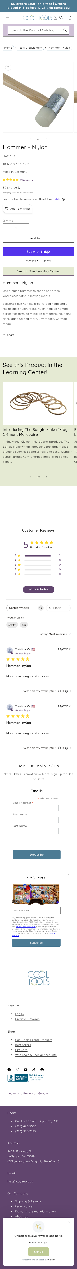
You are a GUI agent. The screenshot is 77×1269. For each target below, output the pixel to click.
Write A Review (39, 589)
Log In (19, 1014)
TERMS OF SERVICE (26, 926)
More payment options (38, 260)
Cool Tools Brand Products (33, 1040)
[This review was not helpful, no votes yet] (66, 691)
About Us (21, 1216)
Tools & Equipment (30, 47)
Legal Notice (23, 1206)
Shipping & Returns (28, 1201)
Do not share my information (35, 1211)
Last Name (20, 826)
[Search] (65, 30)
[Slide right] (47, 139)
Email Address (23, 803)
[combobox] (38, 30)
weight (12, 624)
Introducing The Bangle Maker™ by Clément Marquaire (35, 432)
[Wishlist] (61, 18)
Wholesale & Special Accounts (36, 1055)
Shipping (7, 192)
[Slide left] (30, 139)
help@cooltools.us (20, 1181)
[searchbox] (22, 608)
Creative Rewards (27, 1019)
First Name (20, 814)
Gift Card (21, 1050)
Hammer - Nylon (59, 47)
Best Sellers (23, 1045)
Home (8, 47)
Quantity (8, 220)
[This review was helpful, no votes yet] (59, 691)
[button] (7, 18)
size (23, 624)
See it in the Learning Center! (38, 271)
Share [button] (11, 335)
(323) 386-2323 (25, 1131)
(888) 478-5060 (25, 1126)
